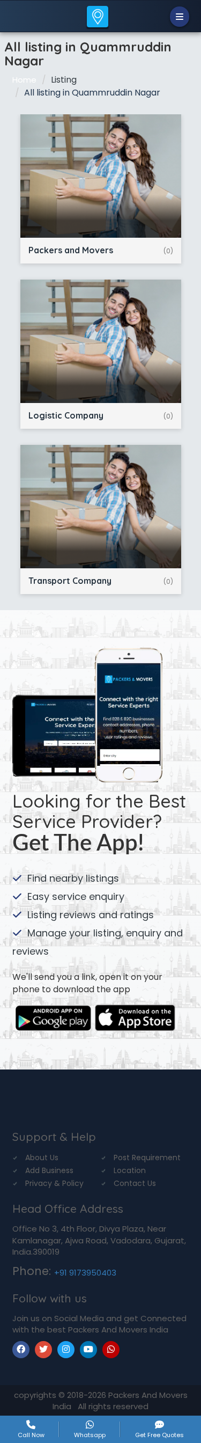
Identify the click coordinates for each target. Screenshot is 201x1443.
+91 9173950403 (85, 1272)
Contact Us (135, 1183)
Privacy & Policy (54, 1183)
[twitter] (43, 1349)
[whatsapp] (111, 1349)
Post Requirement (147, 1157)
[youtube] (88, 1349)
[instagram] (66, 1349)
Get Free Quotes (159, 1435)
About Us (41, 1157)
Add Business (49, 1170)
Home (24, 79)
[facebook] (20, 1349)
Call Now (31, 1435)
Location (130, 1170)
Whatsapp (90, 1435)
